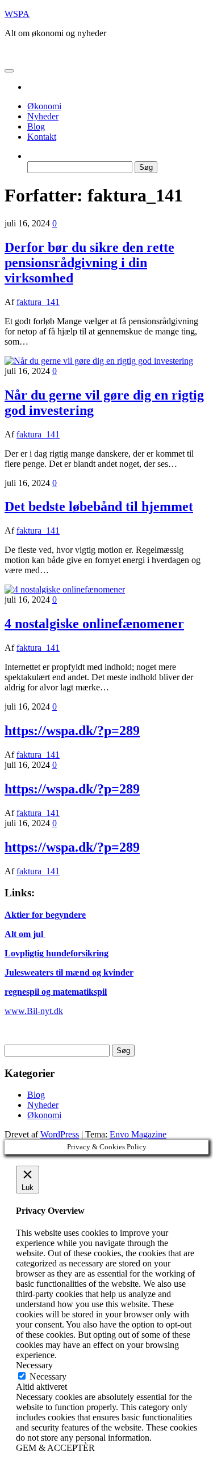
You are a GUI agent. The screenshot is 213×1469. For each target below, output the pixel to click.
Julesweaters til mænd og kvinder (69, 972)
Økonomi (44, 106)
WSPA (17, 14)
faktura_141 (38, 302)
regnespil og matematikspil (56, 991)
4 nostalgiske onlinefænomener (94, 623)
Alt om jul (25, 934)
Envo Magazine (138, 1134)
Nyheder (43, 116)
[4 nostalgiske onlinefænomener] (65, 589)
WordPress (59, 1134)
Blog (36, 126)
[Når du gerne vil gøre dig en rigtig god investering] (99, 361)
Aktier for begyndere (45, 915)
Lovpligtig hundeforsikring (56, 953)
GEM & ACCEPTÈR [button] (55, 1448)
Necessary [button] (34, 1365)
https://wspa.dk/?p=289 (72, 730)
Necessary (48, 1376)
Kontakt (41, 136)
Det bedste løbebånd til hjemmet (99, 506)
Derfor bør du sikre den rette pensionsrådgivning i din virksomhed (89, 262)
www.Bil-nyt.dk (34, 1011)
